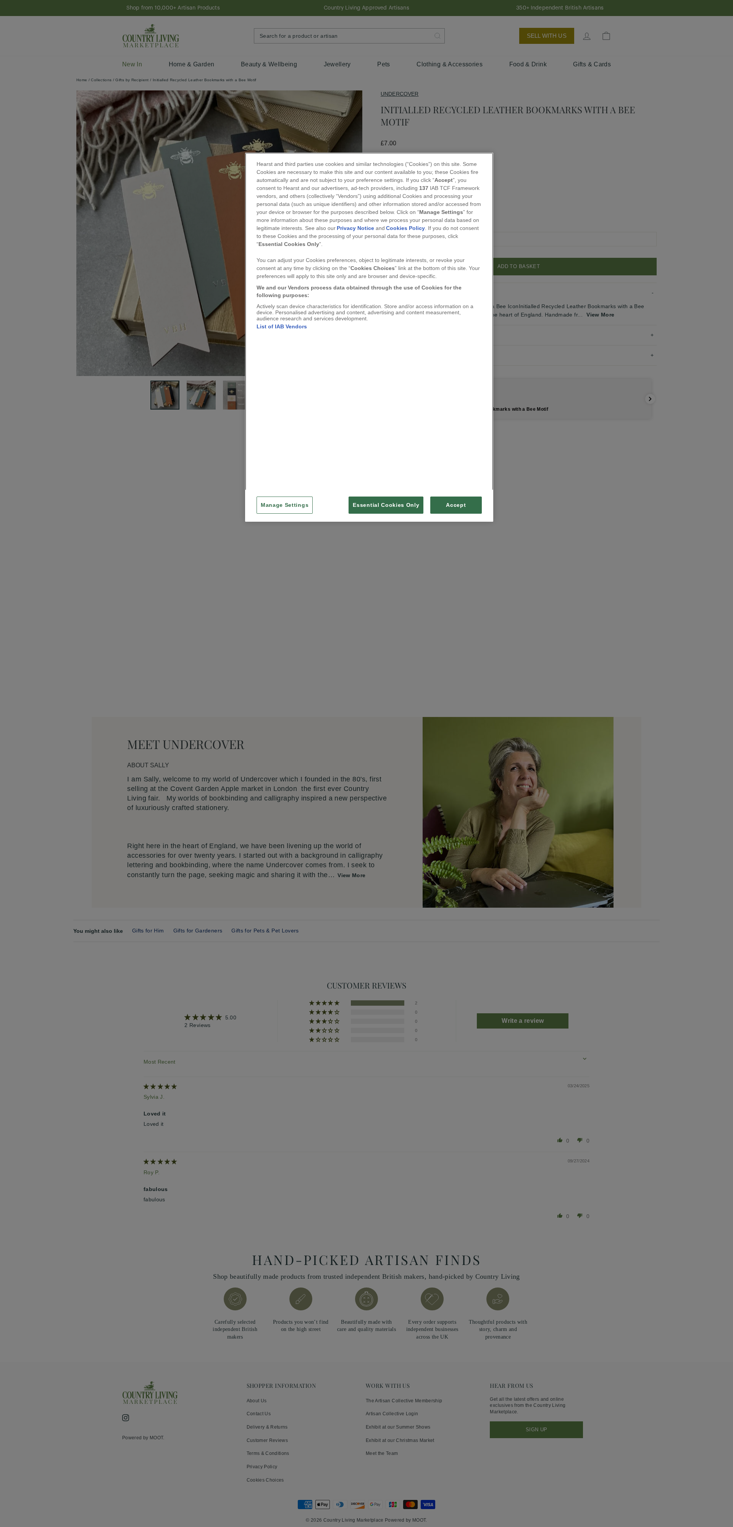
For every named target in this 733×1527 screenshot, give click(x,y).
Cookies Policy (405, 228)
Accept (456, 505)
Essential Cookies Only (386, 505)
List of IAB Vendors (282, 326)
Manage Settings (284, 505)
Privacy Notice (355, 228)
